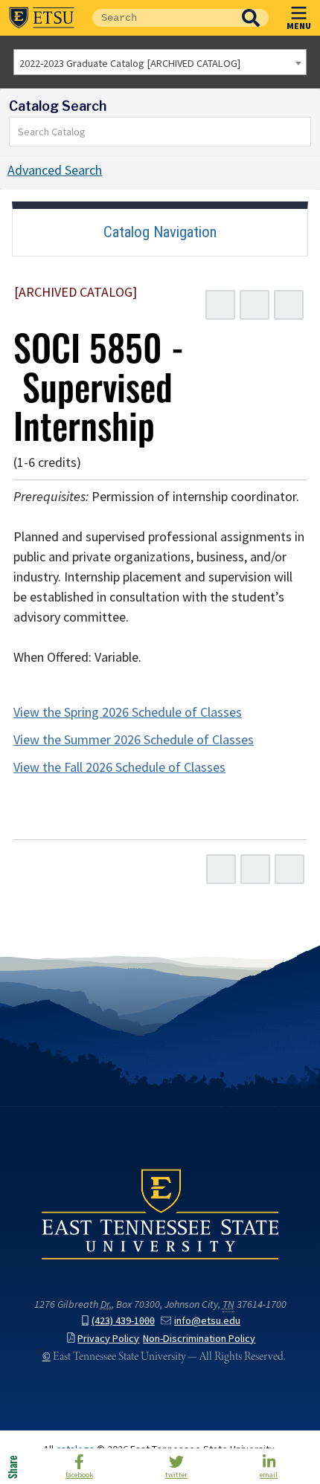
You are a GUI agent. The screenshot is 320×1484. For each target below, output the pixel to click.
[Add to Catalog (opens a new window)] (220, 305)
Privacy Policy (108, 1339)
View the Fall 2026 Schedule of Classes (119, 767)
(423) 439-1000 (123, 1321)
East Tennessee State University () (41, 18)
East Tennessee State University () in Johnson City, (160, 1213)
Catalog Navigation (160, 232)
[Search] (300, 131)
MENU (299, 25)
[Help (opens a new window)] (289, 305)
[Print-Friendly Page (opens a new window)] (254, 305)
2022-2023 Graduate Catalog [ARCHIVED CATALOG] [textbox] (129, 63)
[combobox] (160, 62)
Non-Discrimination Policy (199, 1339)
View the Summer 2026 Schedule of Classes (133, 740)
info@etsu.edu (207, 1321)
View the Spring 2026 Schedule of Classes (127, 712)
